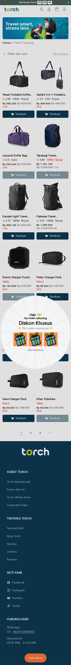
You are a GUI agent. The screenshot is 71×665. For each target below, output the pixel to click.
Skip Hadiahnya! (36, 350)
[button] (20, 339)
